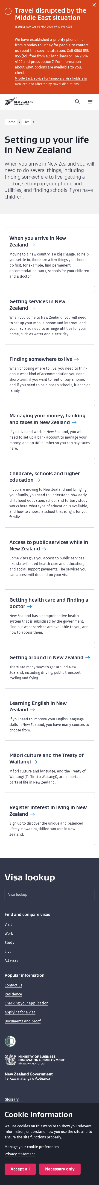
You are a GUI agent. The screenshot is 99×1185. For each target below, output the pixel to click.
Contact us (13, 985)
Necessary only (60, 1169)
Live (26, 122)
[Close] (94, 4)
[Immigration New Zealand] (19, 101)
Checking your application (26, 1003)
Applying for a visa (20, 1012)
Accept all (20, 1169)
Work (9, 933)
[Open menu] (90, 101)
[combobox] (49, 894)
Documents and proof (23, 1021)
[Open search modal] (77, 102)
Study (9, 942)
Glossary (12, 1099)
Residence (13, 994)
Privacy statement (20, 1154)
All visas (11, 960)
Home (10, 122)
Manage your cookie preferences (32, 1147)
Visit (8, 924)
